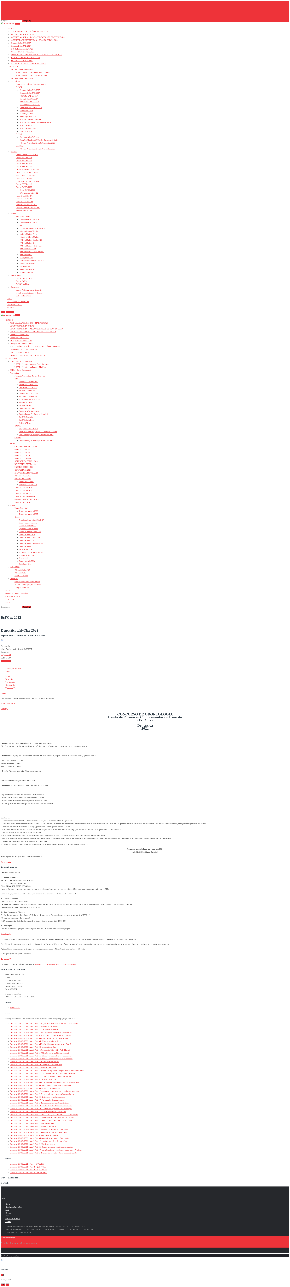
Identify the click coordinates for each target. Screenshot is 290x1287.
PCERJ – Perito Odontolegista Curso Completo (31, 364)
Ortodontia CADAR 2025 (28, 393)
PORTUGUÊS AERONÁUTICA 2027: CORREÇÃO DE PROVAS (35, 346)
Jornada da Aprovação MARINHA (31, 520)
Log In (7, 602)
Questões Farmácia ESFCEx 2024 (26, 499)
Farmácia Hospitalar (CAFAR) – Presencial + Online (38, 432)
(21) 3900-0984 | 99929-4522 (11, 2)
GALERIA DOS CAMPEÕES (16, 593)
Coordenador (5, 646)
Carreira (19, 225)
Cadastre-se (10, 312)
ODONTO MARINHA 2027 (20, 352)
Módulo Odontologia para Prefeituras (27, 585)
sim (3, 1285)
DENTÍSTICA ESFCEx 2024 (25, 464)
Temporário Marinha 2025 (29, 222)
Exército (14, 152)
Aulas (7, 671)
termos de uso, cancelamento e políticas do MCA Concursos (55, 964)
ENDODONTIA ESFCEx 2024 (26, 473)
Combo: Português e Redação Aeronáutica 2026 (37, 143)
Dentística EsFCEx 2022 (28, 485)
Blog (7, 1216)
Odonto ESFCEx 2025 (22, 452)
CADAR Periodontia (26, 420)
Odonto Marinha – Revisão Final (31, 543)
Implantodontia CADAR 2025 (30, 399)
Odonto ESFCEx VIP (22, 455)
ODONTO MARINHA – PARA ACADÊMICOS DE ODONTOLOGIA (36, 329)
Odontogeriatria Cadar (27, 408)
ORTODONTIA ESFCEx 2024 (25, 461)
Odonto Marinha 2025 (27, 535)
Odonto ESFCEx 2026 (22, 449)
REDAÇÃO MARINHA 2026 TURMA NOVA (28, 64)
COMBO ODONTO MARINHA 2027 (24, 349)
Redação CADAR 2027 (27, 391)
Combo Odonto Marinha (28, 523)
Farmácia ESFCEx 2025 (23, 490)
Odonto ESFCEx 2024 (22, 458)
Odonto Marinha (25, 546)
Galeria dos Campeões (13, 1207)
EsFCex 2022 (6, 655)
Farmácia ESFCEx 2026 (23, 488)
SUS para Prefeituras (23, 296)
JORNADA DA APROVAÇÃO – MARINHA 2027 (29, 323)
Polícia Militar (15, 567)
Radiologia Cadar (25, 405)
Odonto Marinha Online (27, 526)
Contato (8, 1213)
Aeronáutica (14, 373)
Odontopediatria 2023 (27, 561)
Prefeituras (14, 579)
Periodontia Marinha (26, 555)
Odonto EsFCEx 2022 (22, 479)
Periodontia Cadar (25, 402)
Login (17, 24)
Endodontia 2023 (26, 272)
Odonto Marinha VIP (26, 540)
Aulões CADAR (26, 131)
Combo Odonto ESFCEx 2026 (25, 446)
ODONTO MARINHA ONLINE (22, 326)
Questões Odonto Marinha (28, 529)
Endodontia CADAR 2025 (28, 396)
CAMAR (19, 146)
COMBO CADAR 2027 (28, 388)
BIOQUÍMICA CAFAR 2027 (21, 341)
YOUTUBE (11, 308)
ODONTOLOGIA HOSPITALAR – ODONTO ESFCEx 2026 (34, 40)
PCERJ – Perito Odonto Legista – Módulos (30, 367)
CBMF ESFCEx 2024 (22, 470)
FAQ (7, 1210)
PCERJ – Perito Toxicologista (22, 78)
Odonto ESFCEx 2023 (22, 476)
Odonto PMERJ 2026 (22, 570)
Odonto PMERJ (20, 573)
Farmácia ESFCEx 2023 (24, 211)
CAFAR (19, 134)
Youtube (8, 1222)
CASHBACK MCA (12, 596)
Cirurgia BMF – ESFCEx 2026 (21, 344)
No (7, 1285)
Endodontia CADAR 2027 (19, 335)
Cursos (7, 1204)
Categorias (4, 652)
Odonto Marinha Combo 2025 (30, 532)
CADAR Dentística (26, 417)
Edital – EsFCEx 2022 (9, 703)
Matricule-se (6, 661)
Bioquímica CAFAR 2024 (28, 429)
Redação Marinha (25, 549)
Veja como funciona (8, 1246)
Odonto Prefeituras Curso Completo (27, 582)
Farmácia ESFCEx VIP (22, 493)
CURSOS (10, 28)
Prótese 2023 (23, 558)
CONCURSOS (11, 358)
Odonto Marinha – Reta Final (29, 538)
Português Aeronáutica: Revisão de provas (31, 84)
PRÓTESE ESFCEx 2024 (24, 467)
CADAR (19, 87)
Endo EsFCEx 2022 (26, 482)
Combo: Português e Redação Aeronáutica (35, 122)
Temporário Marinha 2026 (28, 511)
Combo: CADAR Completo (29, 411)
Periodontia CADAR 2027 (19, 338)
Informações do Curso (13, 668)
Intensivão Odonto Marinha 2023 (31, 552)
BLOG (8, 590)
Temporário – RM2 (21, 508)
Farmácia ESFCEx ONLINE (24, 496)
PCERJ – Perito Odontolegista (21, 361)
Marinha (14, 213)
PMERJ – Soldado (22, 284)
